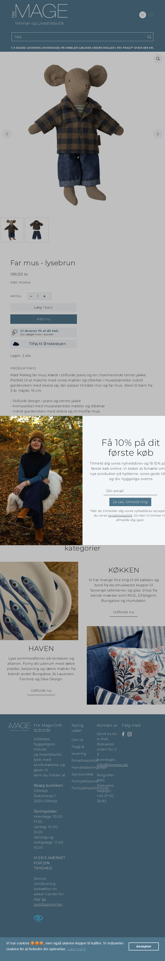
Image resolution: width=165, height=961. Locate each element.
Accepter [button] (143, 946)
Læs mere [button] (77, 949)
